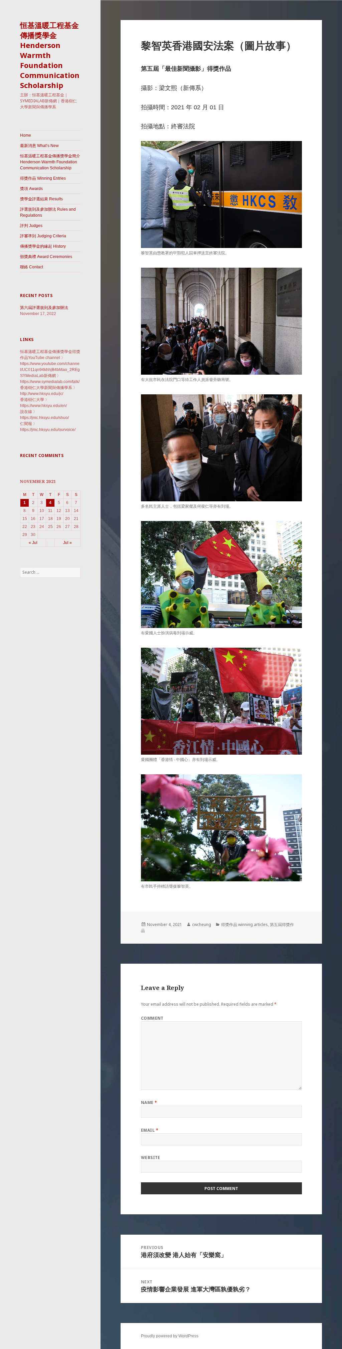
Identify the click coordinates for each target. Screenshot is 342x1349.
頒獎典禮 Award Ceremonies (46, 256)
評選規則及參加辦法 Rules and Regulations (48, 212)
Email (149, 1130)
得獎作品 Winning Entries (43, 178)
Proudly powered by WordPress (169, 1336)
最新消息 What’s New (39, 145)
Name (149, 1102)
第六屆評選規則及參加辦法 (44, 307)
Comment (152, 1018)
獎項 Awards (31, 188)
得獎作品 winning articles (244, 924)
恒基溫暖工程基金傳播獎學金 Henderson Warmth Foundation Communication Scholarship (49, 55)
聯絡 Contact (31, 267)
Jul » (67, 542)
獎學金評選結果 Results (41, 199)
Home (25, 135)
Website (150, 1157)
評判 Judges (31, 225)
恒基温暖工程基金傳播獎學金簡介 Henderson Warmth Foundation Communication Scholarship (50, 162)
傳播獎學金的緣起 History (43, 246)
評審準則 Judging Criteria (43, 236)
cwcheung (201, 924)
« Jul (33, 542)
